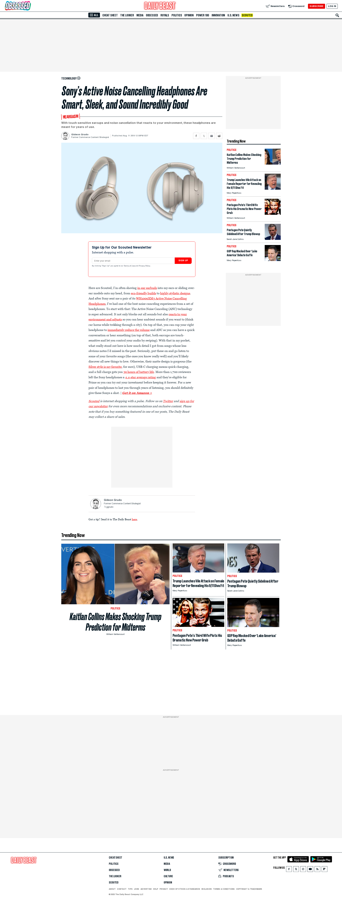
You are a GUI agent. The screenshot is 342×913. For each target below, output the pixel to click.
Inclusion (206, 889)
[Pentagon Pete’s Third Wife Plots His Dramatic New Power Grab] (273, 213)
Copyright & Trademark (249, 889)
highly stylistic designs (175, 293)
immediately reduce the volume (129, 330)
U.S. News (233, 15)
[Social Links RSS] (317, 869)
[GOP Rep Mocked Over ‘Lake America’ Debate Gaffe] (273, 260)
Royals (164, 15)
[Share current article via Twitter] (204, 136)
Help (155, 889)
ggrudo (109, 507)
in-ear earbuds (147, 288)
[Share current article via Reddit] (219, 136)
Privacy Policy (145, 266)
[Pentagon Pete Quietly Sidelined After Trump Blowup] (273, 238)
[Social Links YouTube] (310, 869)
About (112, 889)
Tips (130, 889)
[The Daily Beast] (160, 6)
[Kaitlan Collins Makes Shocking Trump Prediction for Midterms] (273, 163)
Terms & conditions (224, 889)
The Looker (127, 15)
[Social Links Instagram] (303, 869)
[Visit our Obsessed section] (29, 6)
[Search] (337, 15)
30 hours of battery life (138, 372)
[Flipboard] (324, 869)
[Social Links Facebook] (289, 869)
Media (139, 15)
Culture (168, 876)
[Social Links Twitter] (296, 869)
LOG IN (332, 6)
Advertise (146, 889)
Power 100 (202, 15)
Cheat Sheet (110, 15)
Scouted (247, 15)
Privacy (164, 889)
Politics (177, 15)
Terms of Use (129, 266)
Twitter (168, 401)
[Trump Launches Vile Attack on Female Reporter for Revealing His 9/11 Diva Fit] (273, 188)
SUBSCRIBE (316, 6)
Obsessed (152, 15)
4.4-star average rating (140, 377)
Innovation (218, 15)
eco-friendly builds (143, 293)
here (134, 519)
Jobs (136, 889)
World (167, 870)
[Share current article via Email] (211, 136)
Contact (121, 889)
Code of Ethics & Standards (184, 889)
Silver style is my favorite (105, 367)
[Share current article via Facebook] (196, 136)
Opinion (189, 15)
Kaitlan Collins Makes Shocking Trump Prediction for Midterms (115, 622)
